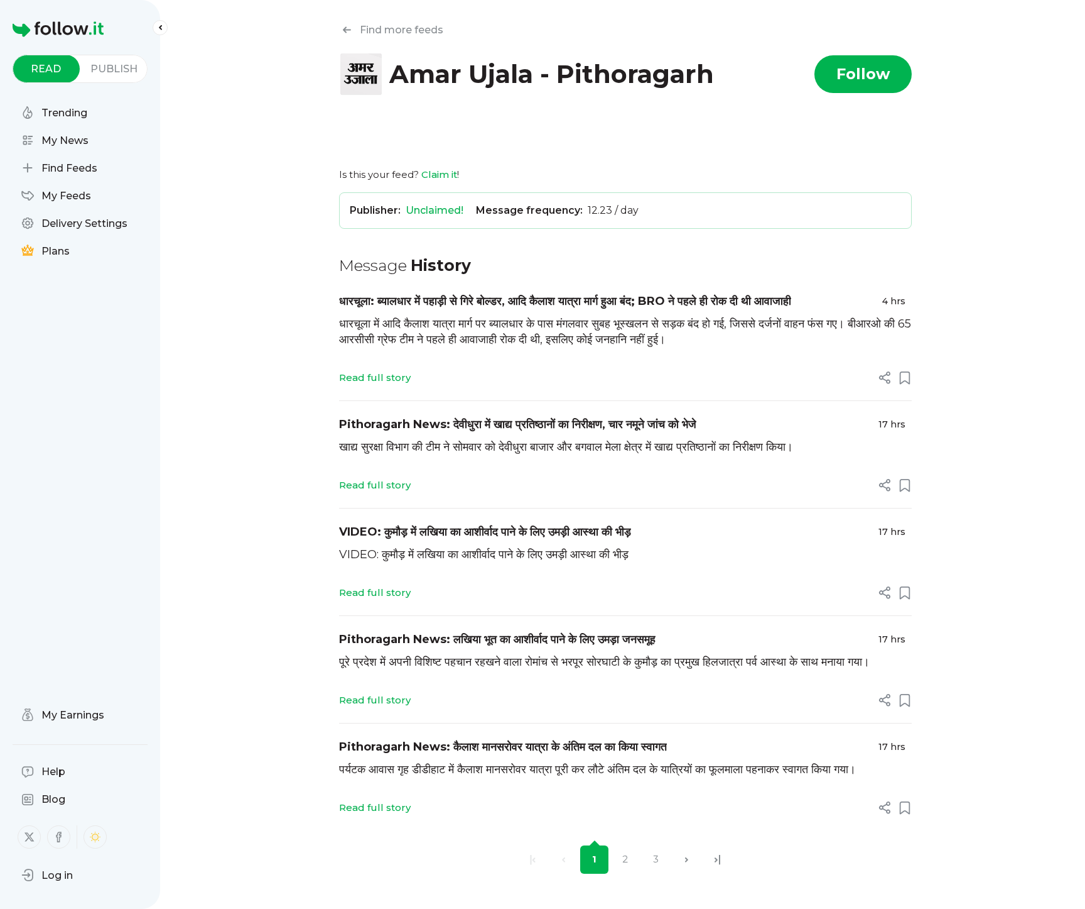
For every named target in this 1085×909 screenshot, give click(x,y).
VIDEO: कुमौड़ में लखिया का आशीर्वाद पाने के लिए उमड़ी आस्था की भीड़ (485, 532)
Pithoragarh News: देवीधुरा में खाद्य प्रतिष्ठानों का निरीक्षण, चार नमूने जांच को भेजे (517, 424)
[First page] (533, 860)
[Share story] (885, 378)
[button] (47, 875)
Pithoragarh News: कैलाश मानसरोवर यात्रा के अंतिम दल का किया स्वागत (503, 747)
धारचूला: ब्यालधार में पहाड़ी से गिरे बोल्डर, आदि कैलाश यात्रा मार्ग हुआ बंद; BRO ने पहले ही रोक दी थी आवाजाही (565, 301)
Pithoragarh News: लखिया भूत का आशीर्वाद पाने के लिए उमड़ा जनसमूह (497, 639)
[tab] (46, 69)
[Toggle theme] (95, 837)
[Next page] (686, 860)
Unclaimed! (434, 210)
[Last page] (717, 860)
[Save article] (905, 378)
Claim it (439, 174)
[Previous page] (563, 860)
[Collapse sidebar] (160, 27)
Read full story (375, 377)
